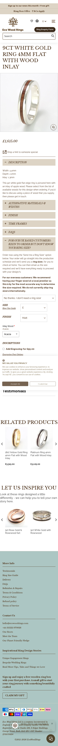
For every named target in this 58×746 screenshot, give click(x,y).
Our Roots (8, 632)
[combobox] (29, 36)
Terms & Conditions (13, 592)
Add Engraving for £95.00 (20, 349)
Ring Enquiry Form (44, 29)
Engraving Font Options (13, 354)
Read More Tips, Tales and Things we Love (24, 667)
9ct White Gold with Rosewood (40, 531)
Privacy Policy (10, 597)
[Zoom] (53, 127)
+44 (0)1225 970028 (12, 627)
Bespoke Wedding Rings (14, 662)
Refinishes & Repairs (12, 588)
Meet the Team (10, 636)
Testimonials (9, 571)
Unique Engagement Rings (16, 658)
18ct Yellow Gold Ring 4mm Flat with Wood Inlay (16, 455)
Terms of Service (11, 605)
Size (9, 306)
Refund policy (10, 601)
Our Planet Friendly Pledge (16, 640)
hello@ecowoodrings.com (15, 623)
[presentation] (2, 519)
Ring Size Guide (9, 308)
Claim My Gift (15, 695)
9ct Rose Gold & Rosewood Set (13, 531)
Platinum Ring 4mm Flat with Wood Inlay (40, 454)
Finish (7, 316)
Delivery (7, 579)
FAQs (11, 232)
